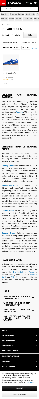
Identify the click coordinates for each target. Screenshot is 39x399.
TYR (12, 277)
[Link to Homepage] (14, 3)
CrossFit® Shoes (27, 42)
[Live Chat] (28, 3)
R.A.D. (4, 277)
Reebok (20, 272)
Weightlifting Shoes (10, 42)
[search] (19, 9)
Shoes (8, 25)
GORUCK (33, 275)
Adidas (31, 272)
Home (3, 25)
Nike (14, 272)
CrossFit (19, 112)
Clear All (34, 48)
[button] (3, 9)
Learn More (30, 382)
